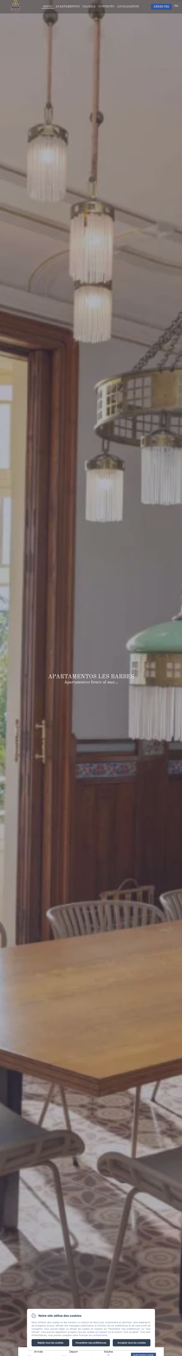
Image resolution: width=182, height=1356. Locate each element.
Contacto (106, 6)
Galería (89, 6)
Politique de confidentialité (93, 1335)
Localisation (128, 6)
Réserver (161, 7)
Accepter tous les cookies (131, 1342)
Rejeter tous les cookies (50, 1342)
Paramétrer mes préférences (91, 1342)
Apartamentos (67, 6)
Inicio (48, 6)
